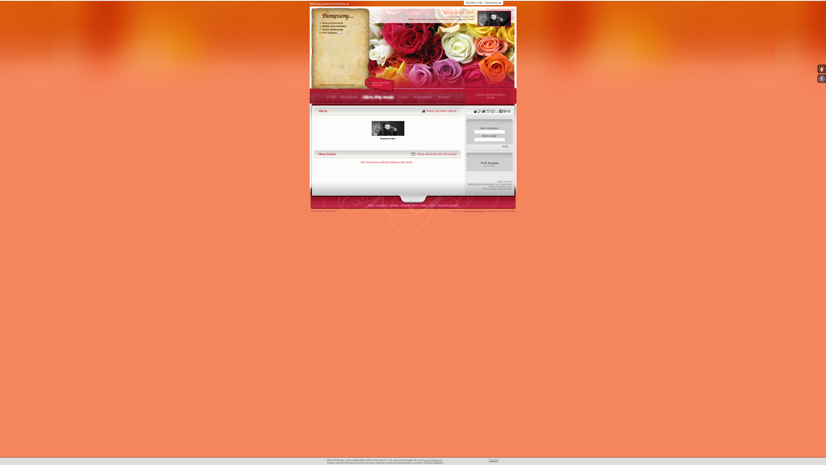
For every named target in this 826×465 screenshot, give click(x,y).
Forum (433, 205)
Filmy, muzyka (327, 154)
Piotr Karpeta (329, 32)
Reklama (443, 205)
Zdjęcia (322, 111)
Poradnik (405, 205)
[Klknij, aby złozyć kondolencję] (479, 111)
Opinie (424, 205)
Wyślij (505, 146)
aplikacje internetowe (474, 211)
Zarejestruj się (493, 2)
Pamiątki (394, 205)
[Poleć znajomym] (501, 111)
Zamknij (493, 460)
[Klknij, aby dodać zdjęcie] (483, 111)
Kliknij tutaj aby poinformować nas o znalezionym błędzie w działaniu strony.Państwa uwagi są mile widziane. (490, 186)
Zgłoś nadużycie (505, 181)
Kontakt (454, 205)
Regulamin (382, 205)
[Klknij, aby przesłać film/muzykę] (488, 111)
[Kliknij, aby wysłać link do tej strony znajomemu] (497, 111)
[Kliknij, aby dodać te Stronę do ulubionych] (505, 111)
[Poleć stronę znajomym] (821, 78)
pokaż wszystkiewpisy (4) (381, 83)
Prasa (415, 205)
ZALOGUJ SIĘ (474, 2)
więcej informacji (432, 460)
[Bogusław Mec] (494, 24)
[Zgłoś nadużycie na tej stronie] (508, 111)
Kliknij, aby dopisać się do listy (336, 85)
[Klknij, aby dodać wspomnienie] (493, 111)
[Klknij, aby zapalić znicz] (475, 111)
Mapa (371, 205)
